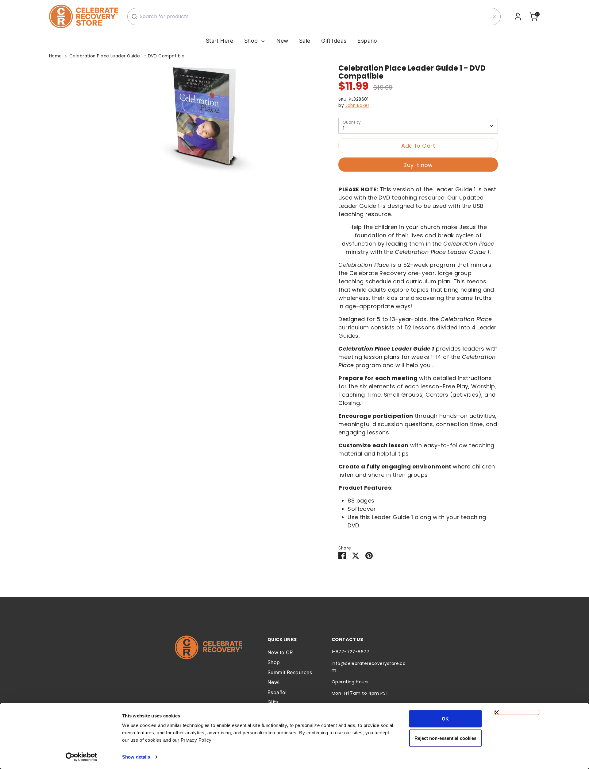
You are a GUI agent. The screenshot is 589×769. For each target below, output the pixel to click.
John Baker (357, 105)
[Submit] (134, 16)
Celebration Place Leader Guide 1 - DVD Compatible (127, 56)
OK (445, 718)
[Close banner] (517, 712)
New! (274, 682)
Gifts (273, 702)
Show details (136, 756)
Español (368, 40)
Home (55, 56)
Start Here (219, 40)
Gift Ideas (334, 40)
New (282, 40)
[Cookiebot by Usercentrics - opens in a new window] (81, 757)
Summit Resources (290, 672)
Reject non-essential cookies (445, 737)
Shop (252, 40)
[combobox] (314, 16)
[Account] (518, 16)
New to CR (280, 652)
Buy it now (418, 165)
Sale (304, 40)
